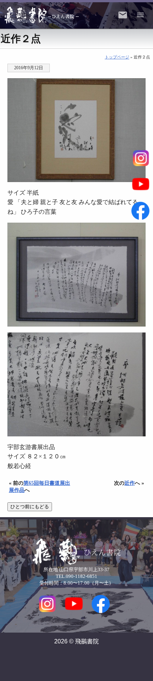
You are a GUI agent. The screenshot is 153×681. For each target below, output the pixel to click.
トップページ (117, 57)
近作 (129, 483)
